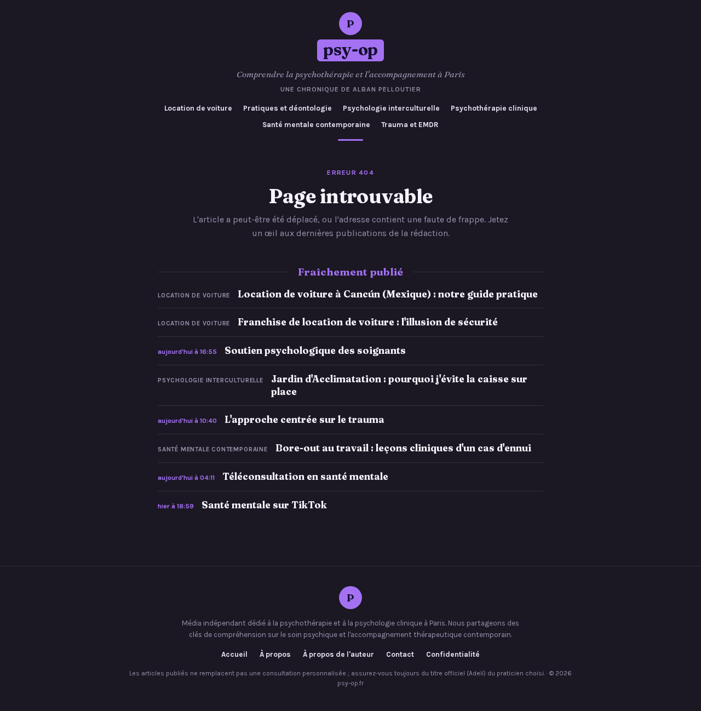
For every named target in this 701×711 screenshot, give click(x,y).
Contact (400, 654)
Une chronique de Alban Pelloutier (350, 89)
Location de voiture (198, 108)
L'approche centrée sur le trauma (304, 419)
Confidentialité (453, 654)
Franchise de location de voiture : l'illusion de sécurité (368, 322)
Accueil (234, 654)
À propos (275, 654)
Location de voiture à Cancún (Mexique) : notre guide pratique (388, 294)
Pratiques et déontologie (287, 108)
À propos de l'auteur (338, 654)
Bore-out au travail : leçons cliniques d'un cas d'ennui (403, 448)
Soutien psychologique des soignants (315, 350)
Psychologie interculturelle (391, 108)
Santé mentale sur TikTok (264, 505)
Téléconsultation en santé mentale (305, 476)
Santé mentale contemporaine (316, 125)
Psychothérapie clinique (494, 108)
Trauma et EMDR (410, 125)
